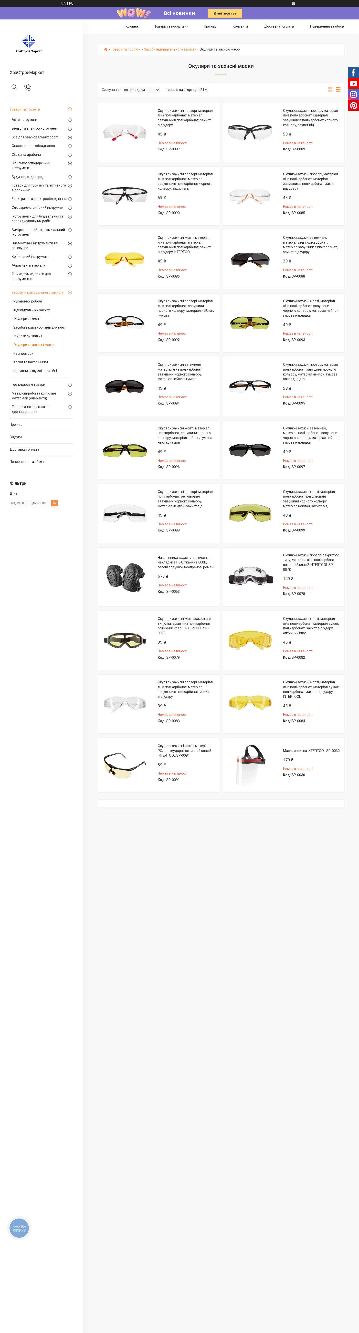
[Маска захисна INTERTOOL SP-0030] (250, 765)
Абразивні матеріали (28, 265)
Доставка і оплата (24, 449)
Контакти (240, 26)
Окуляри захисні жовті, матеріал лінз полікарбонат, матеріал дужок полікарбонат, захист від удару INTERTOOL (311, 689)
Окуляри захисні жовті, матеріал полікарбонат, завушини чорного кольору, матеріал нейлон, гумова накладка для (185, 435)
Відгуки (16, 437)
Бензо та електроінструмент (35, 128)
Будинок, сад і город (28, 177)
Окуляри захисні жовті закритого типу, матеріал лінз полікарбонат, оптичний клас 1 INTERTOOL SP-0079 (184, 626)
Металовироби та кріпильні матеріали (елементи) (34, 395)
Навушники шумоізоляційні (35, 371)
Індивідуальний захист (31, 310)
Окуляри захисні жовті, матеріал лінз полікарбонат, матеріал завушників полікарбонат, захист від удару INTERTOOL (184, 245)
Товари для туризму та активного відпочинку (39, 187)
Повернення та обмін (27, 462)
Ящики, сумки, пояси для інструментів (31, 276)
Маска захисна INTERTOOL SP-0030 (311, 751)
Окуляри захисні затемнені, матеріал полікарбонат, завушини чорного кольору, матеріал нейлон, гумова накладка (311, 435)
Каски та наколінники (30, 362)
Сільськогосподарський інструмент (31, 165)
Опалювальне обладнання (33, 146)
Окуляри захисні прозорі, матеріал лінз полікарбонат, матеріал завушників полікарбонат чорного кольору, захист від (310, 118)
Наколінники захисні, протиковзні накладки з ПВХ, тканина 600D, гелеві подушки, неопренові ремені (186, 562)
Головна (131, 26)
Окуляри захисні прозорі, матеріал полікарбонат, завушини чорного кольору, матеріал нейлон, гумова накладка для (310, 372)
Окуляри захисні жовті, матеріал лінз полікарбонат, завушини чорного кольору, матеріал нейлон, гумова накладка (311, 308)
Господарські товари (28, 384)
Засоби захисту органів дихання (39, 327)
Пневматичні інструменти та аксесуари (34, 245)
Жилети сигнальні (27, 336)
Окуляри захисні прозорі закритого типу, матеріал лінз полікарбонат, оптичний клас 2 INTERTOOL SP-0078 (311, 562)
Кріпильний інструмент (30, 257)
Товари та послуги (25, 109)
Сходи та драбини (26, 154)
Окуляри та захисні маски (33, 345)
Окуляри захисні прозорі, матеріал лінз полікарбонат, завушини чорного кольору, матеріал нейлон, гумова (186, 308)
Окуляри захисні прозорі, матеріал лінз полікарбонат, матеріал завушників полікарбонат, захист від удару (185, 118)
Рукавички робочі (27, 301)
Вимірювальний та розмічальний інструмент (38, 232)
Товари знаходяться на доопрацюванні (31, 409)
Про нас (16, 425)
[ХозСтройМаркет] (41, 45)
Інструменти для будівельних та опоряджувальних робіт (37, 218)
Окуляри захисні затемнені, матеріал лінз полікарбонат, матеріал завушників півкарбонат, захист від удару (310, 245)
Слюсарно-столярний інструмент (38, 207)
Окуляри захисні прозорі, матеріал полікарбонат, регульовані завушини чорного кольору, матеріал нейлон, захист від (185, 499)
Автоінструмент (25, 120)
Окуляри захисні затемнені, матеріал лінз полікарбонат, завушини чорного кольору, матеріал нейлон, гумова (180, 372)
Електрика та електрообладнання (39, 199)
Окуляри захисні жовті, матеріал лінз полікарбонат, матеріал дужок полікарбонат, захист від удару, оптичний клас (311, 626)
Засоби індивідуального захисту (38, 292)
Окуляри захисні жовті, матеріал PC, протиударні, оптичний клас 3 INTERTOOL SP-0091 (184, 750)
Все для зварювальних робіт (35, 137)
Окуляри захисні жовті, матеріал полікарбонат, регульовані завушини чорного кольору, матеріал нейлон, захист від (309, 499)
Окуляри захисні (26, 319)
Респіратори (23, 353)
